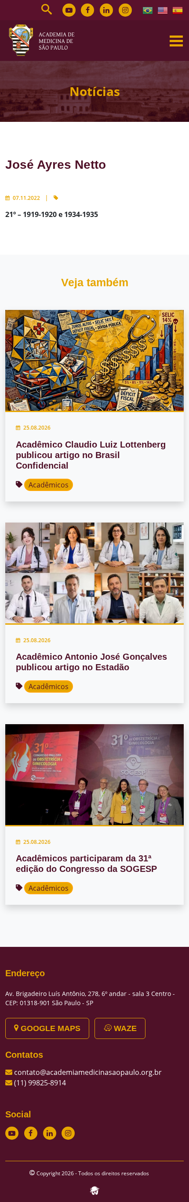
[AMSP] (44, 40)
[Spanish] (178, 9)
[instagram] (125, 10)
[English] (163, 9)
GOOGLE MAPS (49, 1028)
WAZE (124, 1028)
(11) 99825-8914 (40, 1083)
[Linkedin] (106, 10)
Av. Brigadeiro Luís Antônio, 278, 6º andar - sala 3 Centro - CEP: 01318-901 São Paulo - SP (90, 998)
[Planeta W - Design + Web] (94, 1189)
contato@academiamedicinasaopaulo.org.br (88, 1072)
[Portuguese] (148, 9)
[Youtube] (69, 10)
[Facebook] (87, 10)
